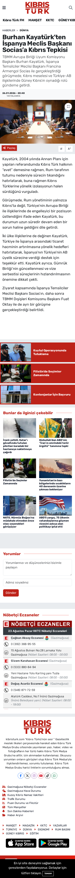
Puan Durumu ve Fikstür (22, 803)
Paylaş (11, 148)
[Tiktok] (48, 776)
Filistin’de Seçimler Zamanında (15, 482)
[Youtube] (41, 776)
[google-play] (54, 843)
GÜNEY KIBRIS (15, 833)
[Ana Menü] (4, 7)
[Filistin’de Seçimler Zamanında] (19, 468)
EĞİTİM (34, 833)
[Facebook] (21, 776)
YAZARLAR (60, 825)
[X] (27, 776)
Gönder (11, 593)
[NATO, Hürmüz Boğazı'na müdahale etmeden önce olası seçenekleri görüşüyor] (19, 505)
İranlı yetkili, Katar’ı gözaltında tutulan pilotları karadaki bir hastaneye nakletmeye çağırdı (17, 446)
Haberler (8, 30)
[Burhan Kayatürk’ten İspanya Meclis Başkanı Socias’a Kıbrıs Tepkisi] (37, 122)
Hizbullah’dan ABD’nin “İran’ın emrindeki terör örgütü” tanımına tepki (54, 443)
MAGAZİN (28, 825)
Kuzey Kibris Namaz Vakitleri (25, 795)
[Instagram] (34, 776)
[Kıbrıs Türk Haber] (37, 7)
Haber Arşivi (15, 815)
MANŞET (35, 20)
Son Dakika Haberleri (20, 811)
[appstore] (21, 843)
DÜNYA (24, 30)
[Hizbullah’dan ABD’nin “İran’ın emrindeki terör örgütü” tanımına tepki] (55, 428)
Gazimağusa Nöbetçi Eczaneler (27, 786)
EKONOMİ (43, 829)
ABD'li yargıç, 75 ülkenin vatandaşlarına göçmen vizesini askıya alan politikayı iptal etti (54, 522)
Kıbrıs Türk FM (13, 20)
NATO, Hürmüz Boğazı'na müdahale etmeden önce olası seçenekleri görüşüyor (18, 522)
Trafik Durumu (16, 799)
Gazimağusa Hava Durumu (24, 790)
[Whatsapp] (54, 776)
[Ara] (71, 7)
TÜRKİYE (11, 829)
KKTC (50, 20)
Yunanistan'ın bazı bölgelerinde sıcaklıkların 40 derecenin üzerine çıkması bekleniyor (55, 485)
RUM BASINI (62, 829)
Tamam (48, 873)
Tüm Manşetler (16, 807)
